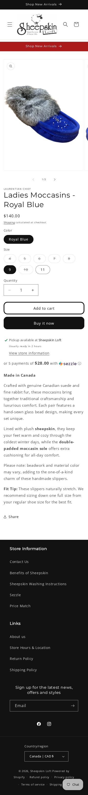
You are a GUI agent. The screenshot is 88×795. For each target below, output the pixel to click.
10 (28, 270)
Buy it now (44, 323)
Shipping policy (61, 784)
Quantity (10, 280)
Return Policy (21, 658)
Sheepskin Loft (41, 771)
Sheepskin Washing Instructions (38, 584)
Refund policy (39, 777)
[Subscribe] (72, 705)
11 (43, 269)
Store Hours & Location (30, 647)
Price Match (20, 606)
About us (18, 636)
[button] (9, 24)
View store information (29, 353)
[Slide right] (54, 179)
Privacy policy (64, 777)
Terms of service (33, 784)
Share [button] (14, 516)
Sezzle (15, 595)
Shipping (9, 222)
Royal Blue (18, 239)
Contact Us (19, 561)
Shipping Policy (23, 670)
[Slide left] (33, 179)
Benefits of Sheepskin (29, 573)
